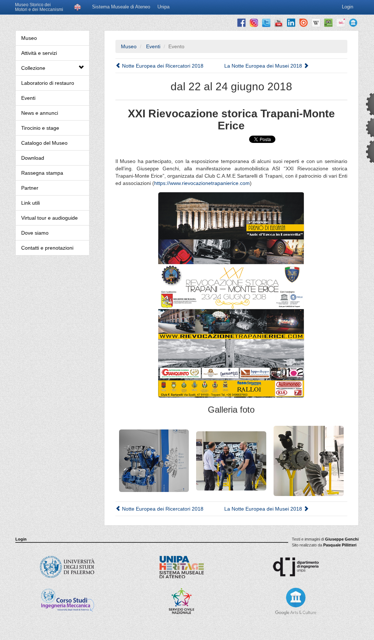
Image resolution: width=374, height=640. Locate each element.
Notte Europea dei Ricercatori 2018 (162, 66)
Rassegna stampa (42, 173)
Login (21, 539)
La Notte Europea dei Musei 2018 (264, 66)
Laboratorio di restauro (47, 83)
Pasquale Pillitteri (339, 545)
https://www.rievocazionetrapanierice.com (202, 183)
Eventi (28, 98)
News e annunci (39, 113)
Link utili (30, 203)
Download (32, 158)
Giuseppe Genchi (342, 539)
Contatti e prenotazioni (47, 248)
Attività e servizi (39, 53)
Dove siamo (35, 233)
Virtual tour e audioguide (49, 218)
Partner (29, 188)
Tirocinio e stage (40, 128)
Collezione (33, 68)
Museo (29, 38)
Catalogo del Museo (44, 143)
